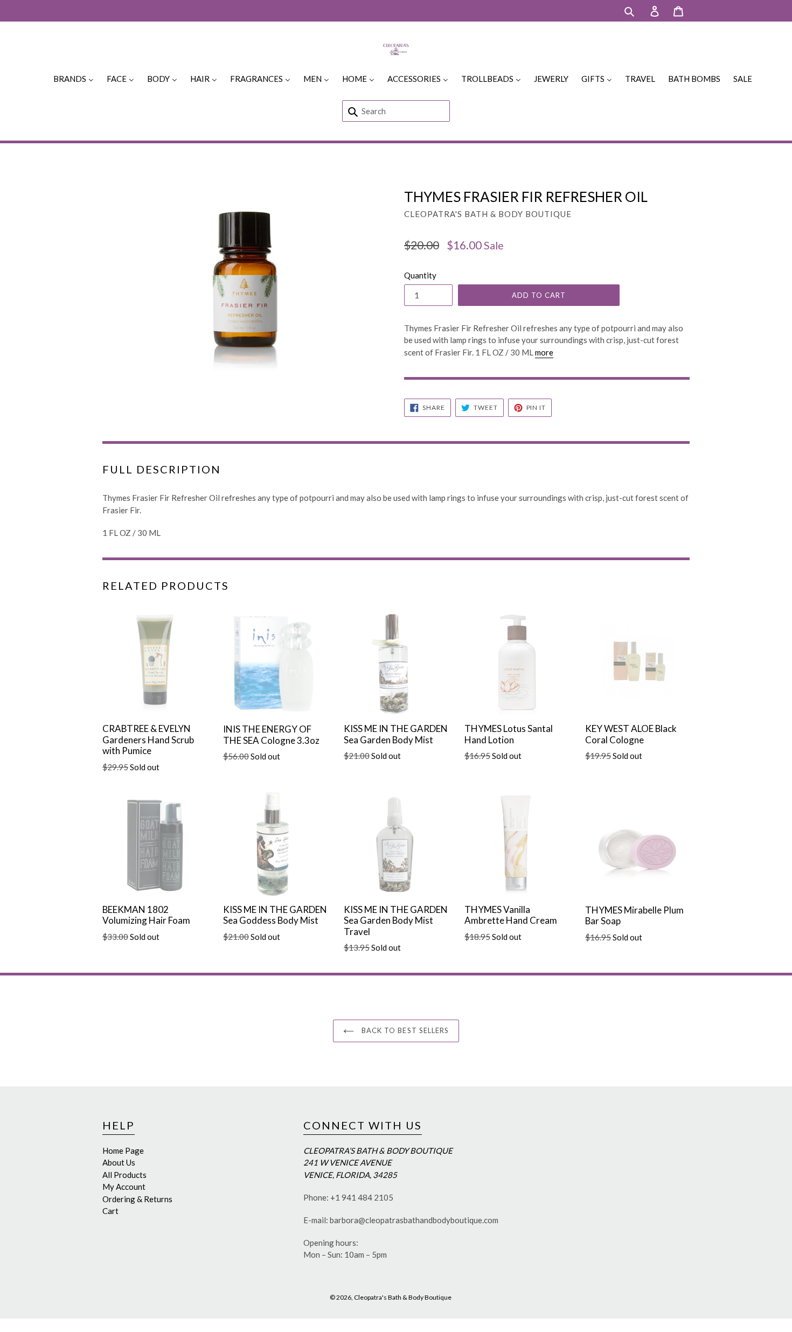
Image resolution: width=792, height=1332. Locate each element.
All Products (124, 1175)
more (544, 352)
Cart (110, 1211)
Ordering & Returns (137, 1199)
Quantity (420, 275)
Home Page (123, 1150)
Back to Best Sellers (404, 1030)
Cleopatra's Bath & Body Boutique (402, 1297)
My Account (123, 1186)
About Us (118, 1162)
